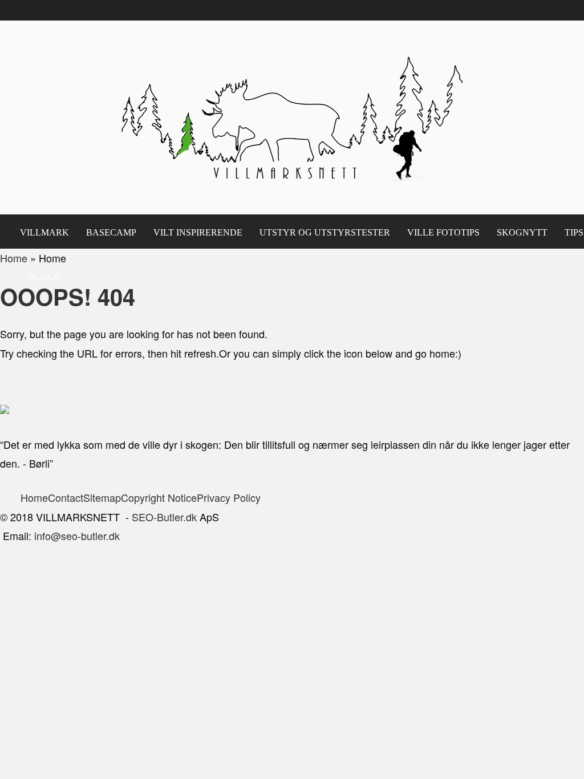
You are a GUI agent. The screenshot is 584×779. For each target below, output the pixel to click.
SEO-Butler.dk (164, 516)
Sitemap (102, 497)
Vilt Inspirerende (197, 232)
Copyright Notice (159, 497)
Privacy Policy (230, 497)
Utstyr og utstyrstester (324, 232)
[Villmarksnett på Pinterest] (52, 320)
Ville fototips (443, 232)
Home (34, 497)
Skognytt (522, 232)
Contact (65, 497)
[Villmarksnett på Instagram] (72, 320)
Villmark (44, 232)
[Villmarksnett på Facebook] (31, 320)
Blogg (45, 277)
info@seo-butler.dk (77, 535)
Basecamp (111, 232)
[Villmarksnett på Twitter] (11, 320)
